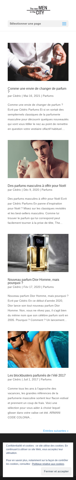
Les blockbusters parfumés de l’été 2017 (37, 375)
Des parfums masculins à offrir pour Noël (37, 185)
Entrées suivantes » (56, 430)
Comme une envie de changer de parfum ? (37, 90)
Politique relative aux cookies (48, 464)
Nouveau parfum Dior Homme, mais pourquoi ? (33, 281)
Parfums (48, 95)
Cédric (17, 95)
